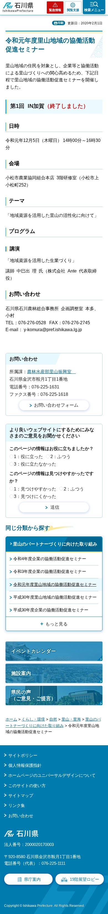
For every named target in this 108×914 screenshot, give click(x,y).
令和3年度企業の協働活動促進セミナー (49, 571)
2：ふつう (60, 456)
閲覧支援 (73, 10)
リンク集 (16, 805)
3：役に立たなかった (35, 464)
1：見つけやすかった (35, 489)
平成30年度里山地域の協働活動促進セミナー (55, 597)
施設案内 (21, 673)
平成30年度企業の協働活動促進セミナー (50, 609)
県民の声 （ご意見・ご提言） (33, 695)
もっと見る (56, 624)
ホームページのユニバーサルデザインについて (52, 775)
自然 (53, 719)
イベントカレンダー (33, 651)
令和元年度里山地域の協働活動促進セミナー (54, 584)
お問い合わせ (20, 815)
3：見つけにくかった (35, 496)
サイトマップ (20, 795)
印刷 (60, 22)
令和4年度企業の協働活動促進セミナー (49, 558)
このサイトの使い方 (27, 785)
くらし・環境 (33, 719)
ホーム (11, 719)
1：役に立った (28, 456)
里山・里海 (71, 719)
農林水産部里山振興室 (51, 371)
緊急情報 (55, 10)
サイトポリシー (22, 755)
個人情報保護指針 (25, 765)
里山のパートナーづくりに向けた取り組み (55, 544)
